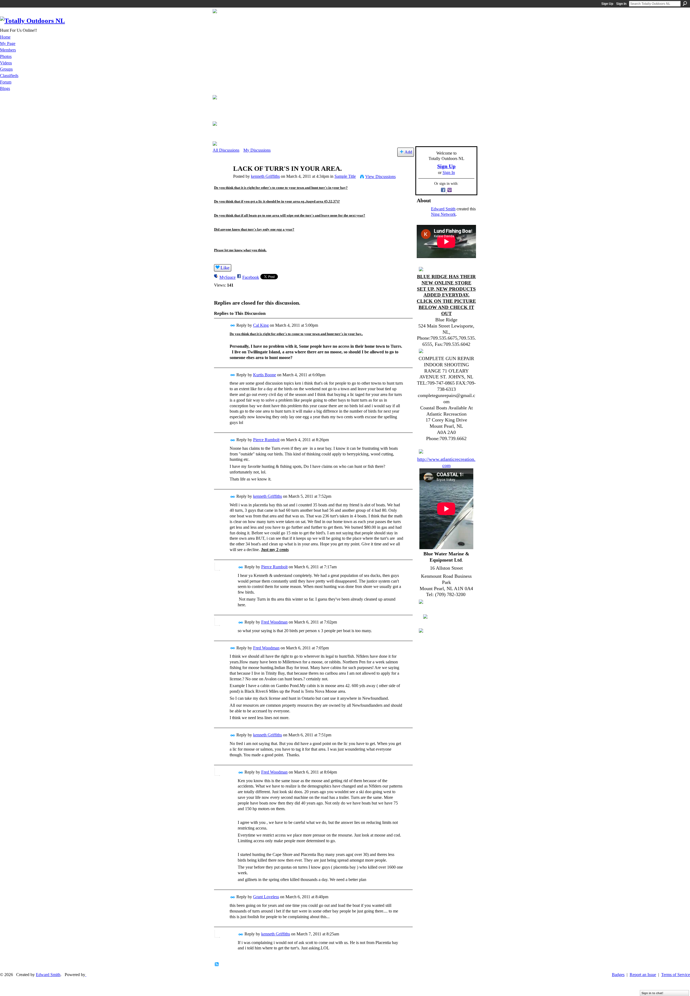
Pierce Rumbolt (266, 439)
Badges (618, 974)
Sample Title (345, 176)
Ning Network (443, 214)
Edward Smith (443, 209)
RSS (217, 964)
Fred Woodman (274, 622)
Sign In (621, 4)
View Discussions (380, 176)
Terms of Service (675, 974)
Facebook (250, 277)
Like (224, 267)
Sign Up (607, 4)
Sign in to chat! (652, 993)
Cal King (261, 325)
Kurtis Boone (264, 374)
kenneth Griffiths (265, 176)
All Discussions (226, 150)
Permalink (232, 325)
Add (408, 152)
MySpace (227, 277)
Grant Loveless (266, 896)
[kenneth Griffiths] (221, 179)
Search (685, 3)
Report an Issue (643, 974)
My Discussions (257, 150)
